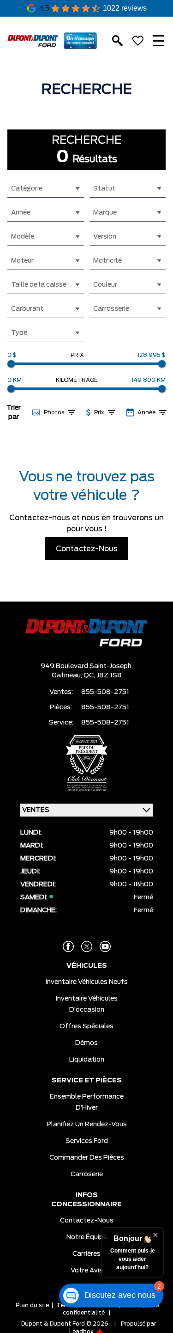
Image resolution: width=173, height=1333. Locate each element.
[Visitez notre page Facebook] (68, 946)
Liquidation (86, 1060)
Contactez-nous (86, 1220)
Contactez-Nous (87, 549)
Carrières (86, 1254)
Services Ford (87, 1141)
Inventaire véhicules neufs (86, 982)
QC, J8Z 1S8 (103, 675)
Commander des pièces (86, 1158)
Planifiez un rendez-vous (87, 1124)
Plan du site (32, 1305)
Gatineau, (68, 675)
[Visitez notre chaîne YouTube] (105, 946)
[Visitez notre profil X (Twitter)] (86, 946)
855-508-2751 (105, 692)
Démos (86, 1043)
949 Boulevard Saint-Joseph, (87, 666)
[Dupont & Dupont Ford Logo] (32, 40)
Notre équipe (86, 1237)
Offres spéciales (86, 1026)
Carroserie (87, 1174)
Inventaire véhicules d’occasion (86, 1004)
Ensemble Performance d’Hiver (87, 1102)
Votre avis (87, 1270)
